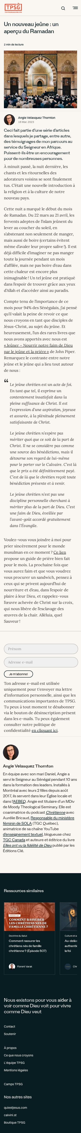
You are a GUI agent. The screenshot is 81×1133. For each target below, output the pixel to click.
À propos (10, 1048)
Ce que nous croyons (18, 1055)
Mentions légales (16, 1070)
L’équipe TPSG (14, 1063)
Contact (9, 1026)
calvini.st (10, 1115)
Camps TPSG (13, 1084)
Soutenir (10, 1034)
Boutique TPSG (14, 1122)
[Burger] (75, 8)
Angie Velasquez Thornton (36, 118)
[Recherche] (63, 8)
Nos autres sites (18, 1096)
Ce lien (59, 552)
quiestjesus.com (15, 1107)
